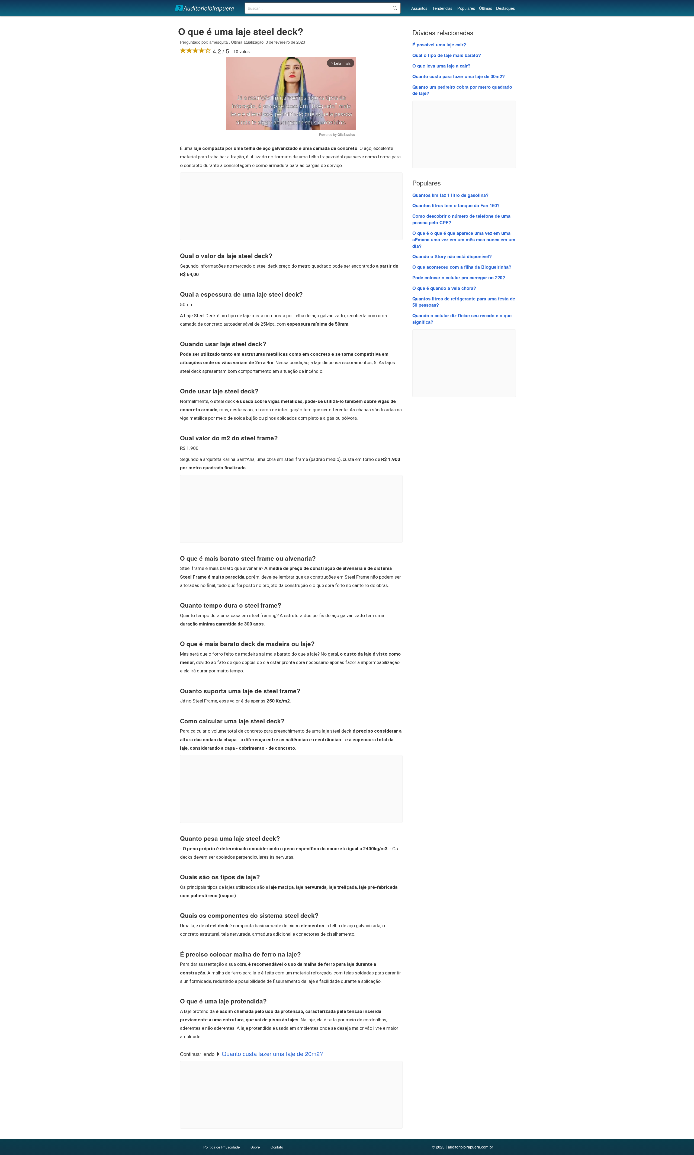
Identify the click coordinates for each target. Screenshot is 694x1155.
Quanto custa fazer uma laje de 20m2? (272, 1053)
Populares (466, 8)
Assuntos (419, 8)
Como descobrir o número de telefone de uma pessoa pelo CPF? (461, 219)
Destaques (505, 8)
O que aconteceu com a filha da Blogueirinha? (461, 267)
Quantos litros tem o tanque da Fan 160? (456, 205)
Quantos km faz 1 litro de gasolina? (450, 195)
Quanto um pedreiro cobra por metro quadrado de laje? (462, 90)
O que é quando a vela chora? (444, 288)
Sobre (255, 1147)
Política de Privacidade (221, 1147)
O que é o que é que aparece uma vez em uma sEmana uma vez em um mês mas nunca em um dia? (463, 239)
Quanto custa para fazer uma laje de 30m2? (458, 76)
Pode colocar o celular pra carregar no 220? (458, 277)
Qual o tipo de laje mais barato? (446, 55)
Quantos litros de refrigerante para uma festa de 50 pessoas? (463, 301)
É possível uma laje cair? (439, 44)
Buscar (395, 8)
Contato (277, 1147)
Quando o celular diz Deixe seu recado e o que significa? (462, 318)
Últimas (485, 8)
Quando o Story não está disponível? (452, 256)
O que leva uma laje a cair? (441, 65)
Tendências (442, 8)
